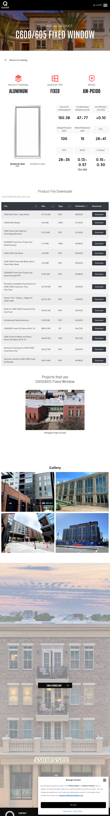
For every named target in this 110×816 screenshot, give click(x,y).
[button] (104, 780)
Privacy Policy (77, 811)
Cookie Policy (67, 811)
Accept (73, 805)
